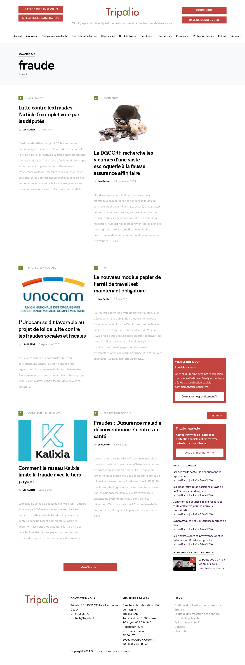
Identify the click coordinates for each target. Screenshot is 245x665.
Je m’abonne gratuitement (198, 396)
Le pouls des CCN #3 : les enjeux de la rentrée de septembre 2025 (213, 564)
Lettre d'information (39, 9)
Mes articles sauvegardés (40, 18)
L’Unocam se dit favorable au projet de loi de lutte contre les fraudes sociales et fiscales (52, 329)
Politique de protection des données (197, 614)
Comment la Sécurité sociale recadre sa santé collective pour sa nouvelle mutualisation (197, 506)
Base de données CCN (204, 20)
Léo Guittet (29, 129)
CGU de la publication (188, 618)
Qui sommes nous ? (187, 622)
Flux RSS (180, 631)
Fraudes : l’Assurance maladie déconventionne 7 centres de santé (127, 430)
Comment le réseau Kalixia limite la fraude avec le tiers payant (49, 475)
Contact (180, 627)
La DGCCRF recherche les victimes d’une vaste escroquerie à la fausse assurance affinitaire (123, 163)
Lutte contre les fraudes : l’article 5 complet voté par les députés (48, 115)
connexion (204, 10)
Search (216, 415)
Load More (88, 566)
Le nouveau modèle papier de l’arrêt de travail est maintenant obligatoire (127, 284)
